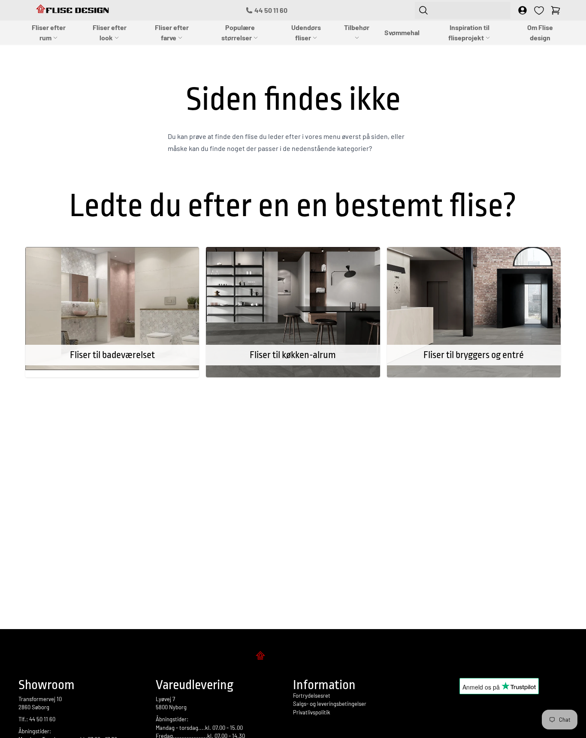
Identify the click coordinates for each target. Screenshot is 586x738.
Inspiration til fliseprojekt (468, 32)
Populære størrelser (238, 32)
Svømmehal (402, 32)
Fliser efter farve (172, 32)
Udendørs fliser (306, 32)
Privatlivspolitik (311, 712)
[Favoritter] (539, 10)
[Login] (522, 10)
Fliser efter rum (49, 32)
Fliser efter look (110, 32)
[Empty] (555, 10)
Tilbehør (356, 27)
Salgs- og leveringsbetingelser (329, 703)
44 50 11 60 (270, 10)
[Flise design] (293, 657)
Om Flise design (540, 32)
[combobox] (462, 10)
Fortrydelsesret (311, 695)
